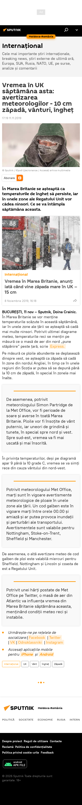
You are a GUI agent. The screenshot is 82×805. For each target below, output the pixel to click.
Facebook (37, 637)
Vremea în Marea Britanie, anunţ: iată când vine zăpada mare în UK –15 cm (41, 286)
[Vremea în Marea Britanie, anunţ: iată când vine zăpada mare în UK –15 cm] (41, 243)
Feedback (47, 752)
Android (46, 654)
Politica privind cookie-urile (20, 752)
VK (12, 642)
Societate (26, 719)
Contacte (56, 741)
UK (25, 664)
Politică (8, 719)
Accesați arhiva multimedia (55, 170)
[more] (75, 300)
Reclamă (7, 747)
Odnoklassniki (30, 642)
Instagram (54, 642)
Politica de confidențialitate (33, 747)
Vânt (34, 664)
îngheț (45, 664)
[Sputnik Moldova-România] (12, 31)
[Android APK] (15, 764)
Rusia (61, 719)
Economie (45, 719)
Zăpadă (58, 664)
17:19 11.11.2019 (11, 118)
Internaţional (16, 274)
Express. (57, 346)
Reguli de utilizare (36, 741)
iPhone (27, 654)
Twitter (55, 637)
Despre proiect (12, 741)
